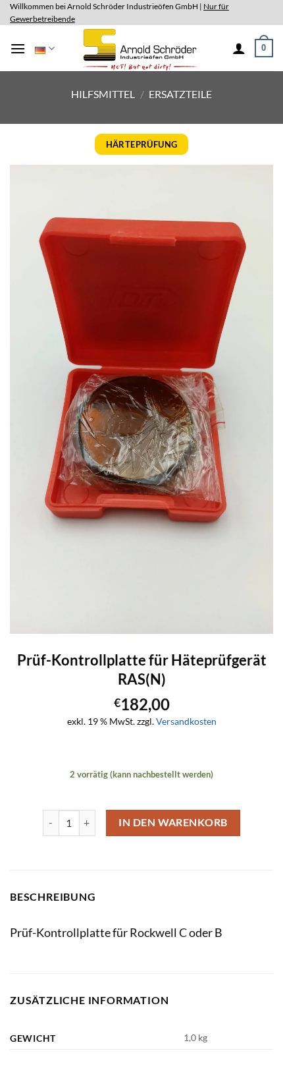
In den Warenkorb (172, 822)
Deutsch (44, 48)
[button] (18, 48)
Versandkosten (186, 721)
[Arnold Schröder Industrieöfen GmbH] (141, 48)
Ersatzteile (180, 94)
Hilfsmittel (103, 94)
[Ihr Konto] (238, 48)
